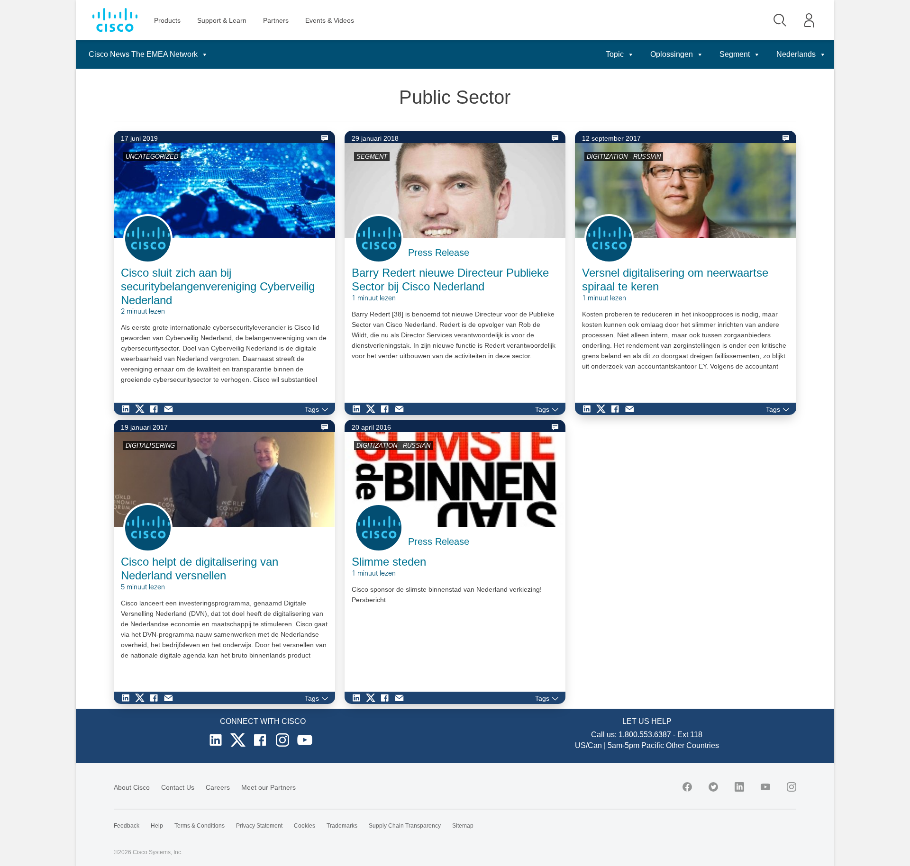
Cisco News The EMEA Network (143, 54)
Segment (734, 54)
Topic (615, 54)
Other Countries (692, 745)
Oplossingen (671, 54)
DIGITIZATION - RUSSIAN (624, 156)
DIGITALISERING (150, 445)
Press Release (438, 252)
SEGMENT (371, 156)
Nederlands (796, 54)
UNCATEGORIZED (152, 156)
